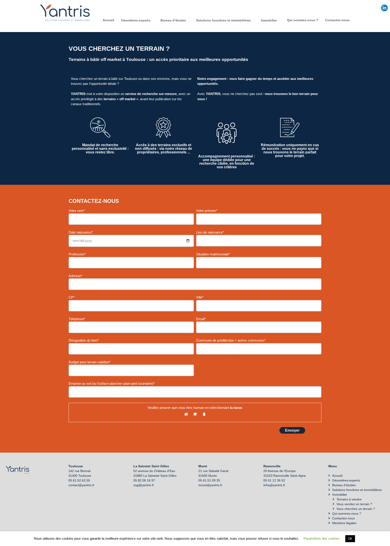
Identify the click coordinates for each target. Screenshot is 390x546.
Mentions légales (344, 523)
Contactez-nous (337, 20)
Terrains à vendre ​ (349, 499)
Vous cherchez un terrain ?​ (356, 509)
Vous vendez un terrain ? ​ (355, 504)
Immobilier (269, 20)
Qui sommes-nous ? (302, 20)
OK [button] (350, 538)
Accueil (108, 20)
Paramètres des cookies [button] (322, 538)
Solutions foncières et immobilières (223, 20)
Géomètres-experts (135, 20)
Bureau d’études (173, 20)
